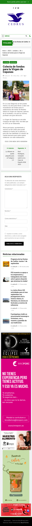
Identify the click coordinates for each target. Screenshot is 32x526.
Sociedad (13, 62)
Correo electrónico (11, 218)
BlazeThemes (25, 522)
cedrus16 (7, 76)
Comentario (9, 189)
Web (6, 226)
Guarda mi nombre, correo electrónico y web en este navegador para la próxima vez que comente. (15, 236)
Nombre (8, 211)
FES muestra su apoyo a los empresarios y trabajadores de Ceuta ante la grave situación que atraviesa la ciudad (15, 2)
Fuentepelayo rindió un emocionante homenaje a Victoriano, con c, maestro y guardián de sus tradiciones (20, 318)
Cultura (6, 62)
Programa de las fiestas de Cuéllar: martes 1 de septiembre (19, 261)
